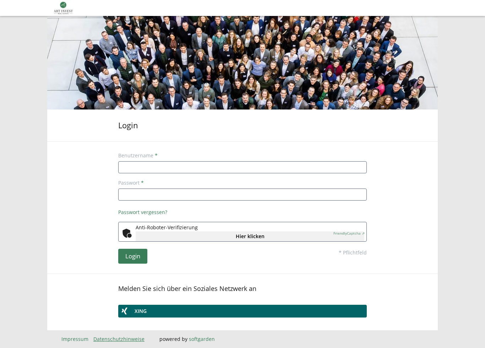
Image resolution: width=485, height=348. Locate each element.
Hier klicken (250, 236)
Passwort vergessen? (142, 212)
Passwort (131, 182)
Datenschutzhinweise (119, 339)
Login (132, 256)
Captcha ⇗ (349, 233)
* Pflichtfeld (353, 252)
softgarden (202, 339)
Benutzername (138, 155)
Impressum (74, 339)
